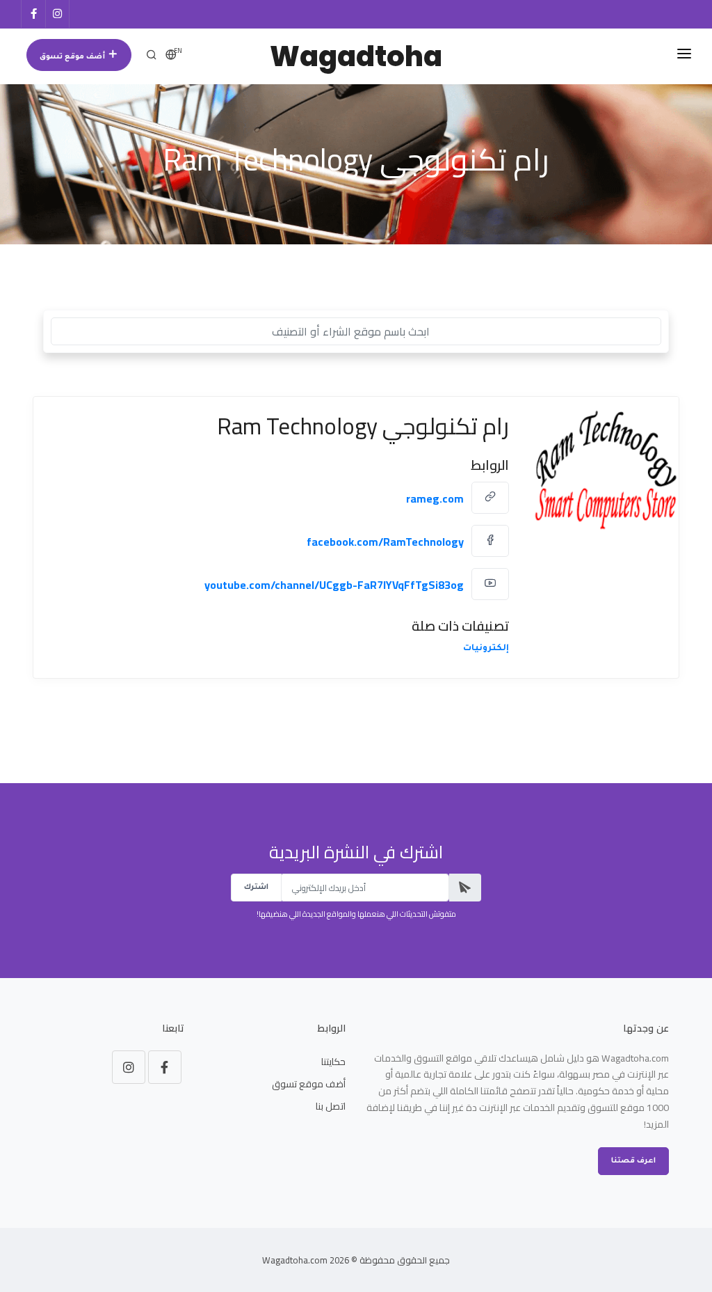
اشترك (256, 887)
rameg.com (435, 498)
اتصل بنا (331, 1106)
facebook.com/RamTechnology (385, 541)
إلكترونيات (486, 649)
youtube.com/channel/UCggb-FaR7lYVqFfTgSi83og (334, 584)
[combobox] (356, 331)
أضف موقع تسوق (73, 57)
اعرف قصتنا (633, 1161)
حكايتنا (333, 1062)
